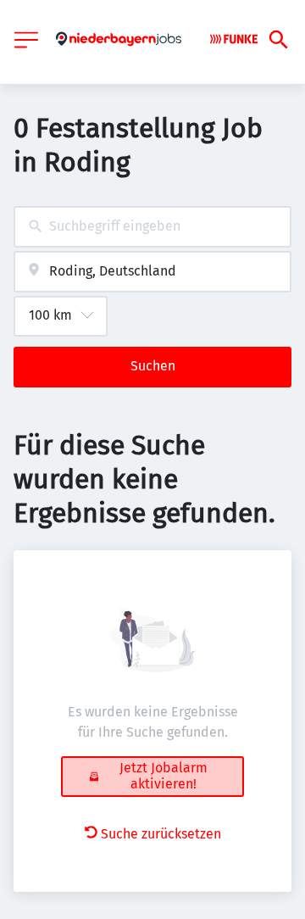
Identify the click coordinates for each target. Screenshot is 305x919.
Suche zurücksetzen (161, 834)
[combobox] (152, 227)
